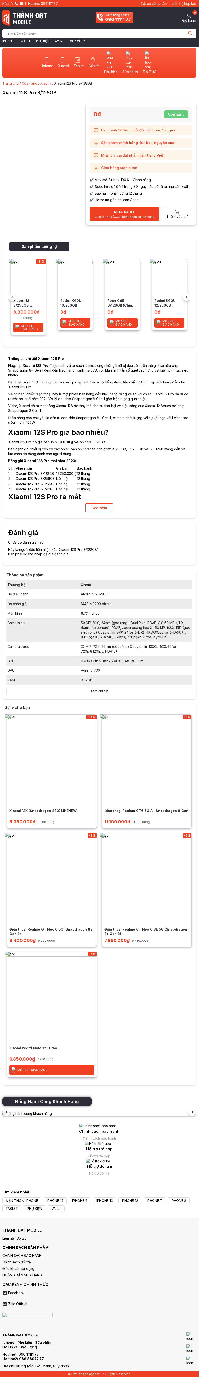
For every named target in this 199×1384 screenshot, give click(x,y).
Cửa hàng (29, 83)
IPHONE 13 (104, 1201)
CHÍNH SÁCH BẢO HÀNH (22, 1256)
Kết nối (7, 3)
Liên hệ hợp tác (184, 3)
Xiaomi (45, 83)
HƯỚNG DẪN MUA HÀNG (22, 1275)
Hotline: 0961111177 (43, 3)
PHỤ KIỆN (43, 41)
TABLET (25, 41)
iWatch (60, 41)
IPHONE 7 (154, 1201)
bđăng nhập (32, 554)
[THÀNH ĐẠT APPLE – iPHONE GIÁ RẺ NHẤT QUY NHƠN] (24, 18)
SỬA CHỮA (77, 41)
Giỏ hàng (189, 20)
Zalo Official (17, 1304)
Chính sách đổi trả (16, 1262)
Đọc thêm (99, 508)
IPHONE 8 (178, 1201)
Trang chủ (10, 83)
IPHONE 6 (80, 1201)
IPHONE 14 (55, 1201)
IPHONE (8, 41)
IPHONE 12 (130, 1201)
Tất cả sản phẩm (154, 3)
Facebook (16, 1293)
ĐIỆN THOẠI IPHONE (22, 1201)
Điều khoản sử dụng (18, 1269)
